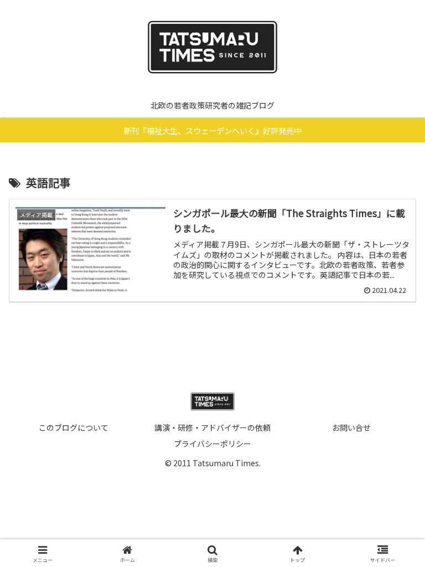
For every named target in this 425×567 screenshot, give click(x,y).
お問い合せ (351, 427)
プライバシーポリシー (212, 443)
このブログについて (73, 427)
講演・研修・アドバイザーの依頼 (212, 427)
